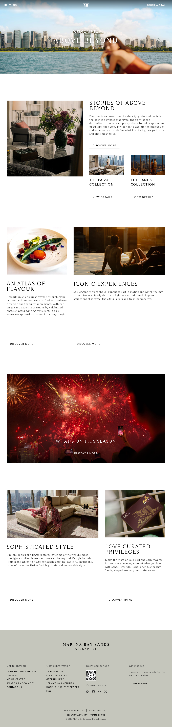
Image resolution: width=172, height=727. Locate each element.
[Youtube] (100, 692)
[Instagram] (88, 692)
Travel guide (55, 672)
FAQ (48, 691)
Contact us (14, 687)
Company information (21, 672)
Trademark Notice (74, 710)
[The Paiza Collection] (106, 166)
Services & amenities (60, 684)
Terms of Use (98, 715)
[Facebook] (94, 692)
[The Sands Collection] (148, 166)
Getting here (55, 679)
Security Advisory (77, 715)
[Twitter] (105, 692)
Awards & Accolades (20, 684)
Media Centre (16, 679)
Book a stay (156, 5)
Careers (12, 676)
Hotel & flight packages (62, 687)
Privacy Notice (96, 710)
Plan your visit (56, 676)
